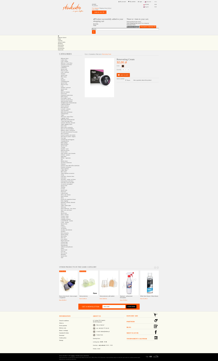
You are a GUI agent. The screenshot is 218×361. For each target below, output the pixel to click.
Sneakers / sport (65, 148)
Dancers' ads (132, 316)
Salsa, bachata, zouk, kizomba (68, 153)
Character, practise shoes (67, 99)
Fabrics (62, 225)
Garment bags (64, 242)
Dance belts (63, 126)
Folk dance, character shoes (67, 176)
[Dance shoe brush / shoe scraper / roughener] (68, 282)
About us (61, 323)
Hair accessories (65, 133)
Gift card (63, 251)
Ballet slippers (64, 96)
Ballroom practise (65, 150)
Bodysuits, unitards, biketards (68, 202)
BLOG (129, 327)
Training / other (65, 217)
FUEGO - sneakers (65, 155)
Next (158, 267)
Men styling (64, 236)
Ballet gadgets (64, 142)
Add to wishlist (120, 78)
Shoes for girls (64, 70)
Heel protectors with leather (107, 296)
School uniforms (65, 106)
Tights (62, 115)
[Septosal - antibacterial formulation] (129, 282)
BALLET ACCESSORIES (67, 129)
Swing (62, 175)
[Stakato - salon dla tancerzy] (76, 7)
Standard (63, 73)
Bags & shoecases (65, 240)
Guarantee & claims (64, 333)
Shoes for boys (64, 84)
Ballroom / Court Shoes (66, 63)
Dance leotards (64, 196)
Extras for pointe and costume (68, 135)
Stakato (73, 355)
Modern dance (64, 161)
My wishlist (132, 1)
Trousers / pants (65, 216)
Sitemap (61, 340)
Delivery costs (62, 328)
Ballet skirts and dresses (66, 112)
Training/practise (65, 66)
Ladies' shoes (64, 60)
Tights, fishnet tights (66, 205)
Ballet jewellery (64, 144)
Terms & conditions (64, 320)
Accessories (63, 228)
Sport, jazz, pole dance (66, 210)
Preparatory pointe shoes (67, 95)
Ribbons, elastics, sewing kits (68, 130)
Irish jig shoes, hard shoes (67, 181)
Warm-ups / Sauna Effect (67, 116)
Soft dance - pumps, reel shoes (68, 179)
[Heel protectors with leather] (109, 282)
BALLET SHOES (65, 92)
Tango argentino (65, 168)
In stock (63, 188)
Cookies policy (62, 338)
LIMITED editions (65, 104)
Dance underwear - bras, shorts (68, 208)
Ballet (62, 90)
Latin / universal (65, 72)
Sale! (62, 257)
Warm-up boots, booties (66, 101)
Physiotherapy (64, 245)
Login (140, 1)
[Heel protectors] (88, 282)
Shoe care (63, 237)
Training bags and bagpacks (67, 139)
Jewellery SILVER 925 (66, 230)
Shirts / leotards (64, 214)
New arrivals (64, 253)
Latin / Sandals (64, 61)
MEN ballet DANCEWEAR (67, 119)
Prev (155, 267)
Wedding (63, 187)
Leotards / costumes (65, 109)
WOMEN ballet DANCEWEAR (68, 103)
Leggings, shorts (65, 118)
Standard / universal (66, 87)
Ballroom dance (64, 58)
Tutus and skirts (65, 110)
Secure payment (63, 325)
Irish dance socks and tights (67, 182)
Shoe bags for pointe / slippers (68, 136)
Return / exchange (63, 330)
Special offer (64, 256)
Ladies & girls (64, 193)
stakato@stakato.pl (105, 331)
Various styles (64, 152)
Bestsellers (63, 254)
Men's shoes (64, 77)
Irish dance (63, 178)
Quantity (119, 69)
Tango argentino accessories (67, 173)
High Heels (63, 156)
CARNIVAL (64, 67)
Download (61, 335)
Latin (62, 78)
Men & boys (64, 213)
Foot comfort (64, 239)
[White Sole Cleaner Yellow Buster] (149, 282)
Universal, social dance (66, 64)
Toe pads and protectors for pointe (69, 132)
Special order (64, 69)
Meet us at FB (132, 333)
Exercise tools (64, 243)
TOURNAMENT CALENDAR (137, 339)
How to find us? (100, 325)
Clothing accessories (66, 219)
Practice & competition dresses (68, 199)
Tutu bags (63, 138)
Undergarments (64, 113)
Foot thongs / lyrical (66, 98)
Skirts (62, 197)
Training (63, 147)
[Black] (123, 66)
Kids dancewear (64, 107)
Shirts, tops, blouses (66, 194)
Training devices (65, 141)
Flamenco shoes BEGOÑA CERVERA (70, 165)
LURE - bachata (65, 222)
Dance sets (63, 204)
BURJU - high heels (66, 158)
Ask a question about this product (142, 80)
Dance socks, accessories (67, 127)
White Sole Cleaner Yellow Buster (149, 296)
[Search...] (94, 32)
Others (62, 211)
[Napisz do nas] (94, 331)
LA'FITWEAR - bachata (67, 220)
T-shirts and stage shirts (66, 121)
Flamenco (63, 164)
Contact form (99, 335)
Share (128, 80)
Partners (131, 321)
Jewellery (63, 231)
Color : (119, 65)
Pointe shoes (64, 93)
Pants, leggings (64, 201)
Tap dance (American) (66, 162)
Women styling (64, 234)
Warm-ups (63, 207)
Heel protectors (83, 296)
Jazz (62, 159)
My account (123, 1)
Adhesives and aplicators (67, 247)
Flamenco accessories (66, 167)
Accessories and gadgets (66, 184)
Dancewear (63, 191)
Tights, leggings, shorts (66, 124)
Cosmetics (63, 227)
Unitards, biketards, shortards (68, 122)
